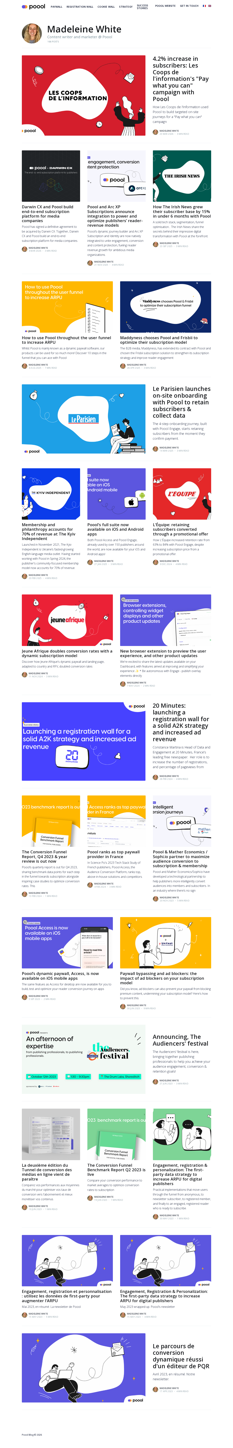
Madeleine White (169, 130)
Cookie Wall (106, 6)
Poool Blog (27, 1434)
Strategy (126, 6)
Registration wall (80, 6)
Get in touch (189, 5)
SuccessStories (142, 7)
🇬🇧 (209, 5)
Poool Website (165, 5)
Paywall (56, 6)
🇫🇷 (204, 5)
